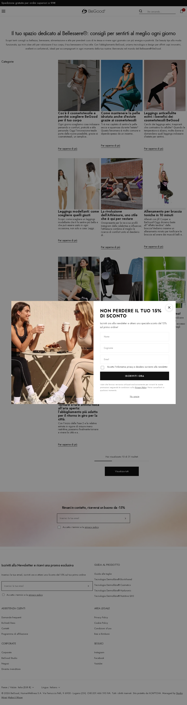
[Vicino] (169, 307)
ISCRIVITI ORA (134, 376)
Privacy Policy (140, 387)
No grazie (134, 396)
